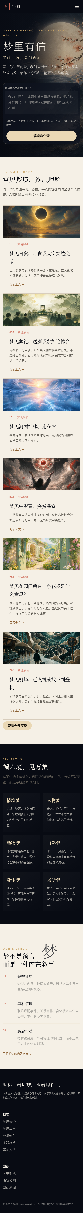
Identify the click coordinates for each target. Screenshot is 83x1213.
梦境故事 (9, 1129)
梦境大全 (9, 1122)
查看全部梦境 (17, 726)
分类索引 (9, 1136)
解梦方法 (9, 1150)
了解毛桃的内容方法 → (17, 1053)
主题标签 (9, 1143)
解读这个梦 (41, 136)
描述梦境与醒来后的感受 (18, 88)
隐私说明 (9, 1181)
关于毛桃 (9, 1174)
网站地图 (9, 1188)
